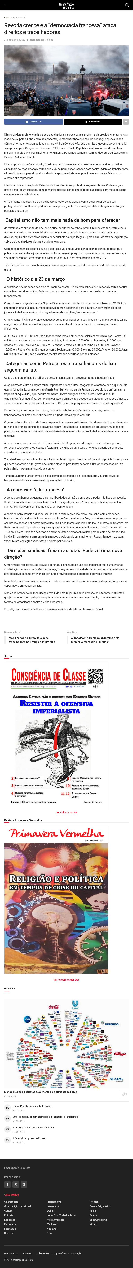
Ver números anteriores (66, 979)
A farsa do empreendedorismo (30, 1138)
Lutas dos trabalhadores (61, 1215)
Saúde (93, 1215)
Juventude (53, 1206)
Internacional (19, 17)
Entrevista (10, 1224)
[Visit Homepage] (66, 5)
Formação (10, 1228)
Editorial (9, 1215)
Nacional (52, 1228)
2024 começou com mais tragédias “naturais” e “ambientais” (46, 1116)
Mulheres (52, 1224)
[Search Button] (127, 5)
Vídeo (93, 1224)
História (9, 1233)
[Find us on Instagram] (24, 1184)
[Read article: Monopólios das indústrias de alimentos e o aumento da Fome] (66, 1043)
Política (49, 39)
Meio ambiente (55, 1219)
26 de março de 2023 (14, 39)
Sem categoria (98, 1219)
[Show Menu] (5, 5)
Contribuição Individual (17, 1206)
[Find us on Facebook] (7, 1184)
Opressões (60, 1253)
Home (7, 17)
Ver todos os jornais (66, 812)
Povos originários (100, 1206)
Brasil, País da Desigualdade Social (32, 1106)
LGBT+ (51, 1210)
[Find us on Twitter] (15, 1184)
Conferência (11, 1201)
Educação (10, 1219)
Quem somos (11, 1253)
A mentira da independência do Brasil (33, 1127)
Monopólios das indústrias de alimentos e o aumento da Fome (40, 1092)
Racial (93, 1210)
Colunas (27, 1253)
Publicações (43, 1253)
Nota (49, 1233)
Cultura (8, 1210)
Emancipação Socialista (21, 1260)
